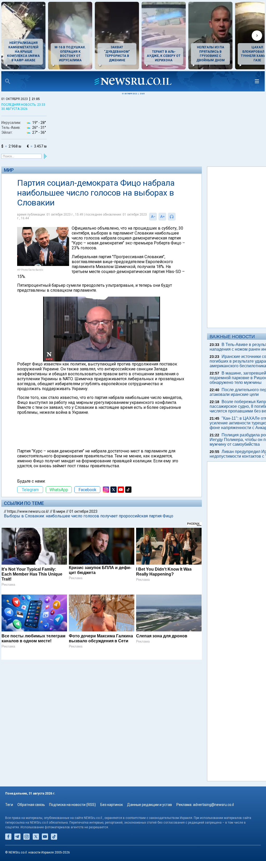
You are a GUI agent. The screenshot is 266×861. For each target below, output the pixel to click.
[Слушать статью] (177, 217)
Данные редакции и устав (149, 805)
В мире (59, 511)
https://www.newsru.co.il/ (28, 511)
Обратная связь (31, 805)
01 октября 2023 (83, 511)
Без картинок (111, 805)
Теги (9, 805)
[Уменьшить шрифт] (153, 217)
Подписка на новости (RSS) (72, 805)
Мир (9, 170)
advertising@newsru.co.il (213, 805)
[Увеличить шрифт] (162, 217)
